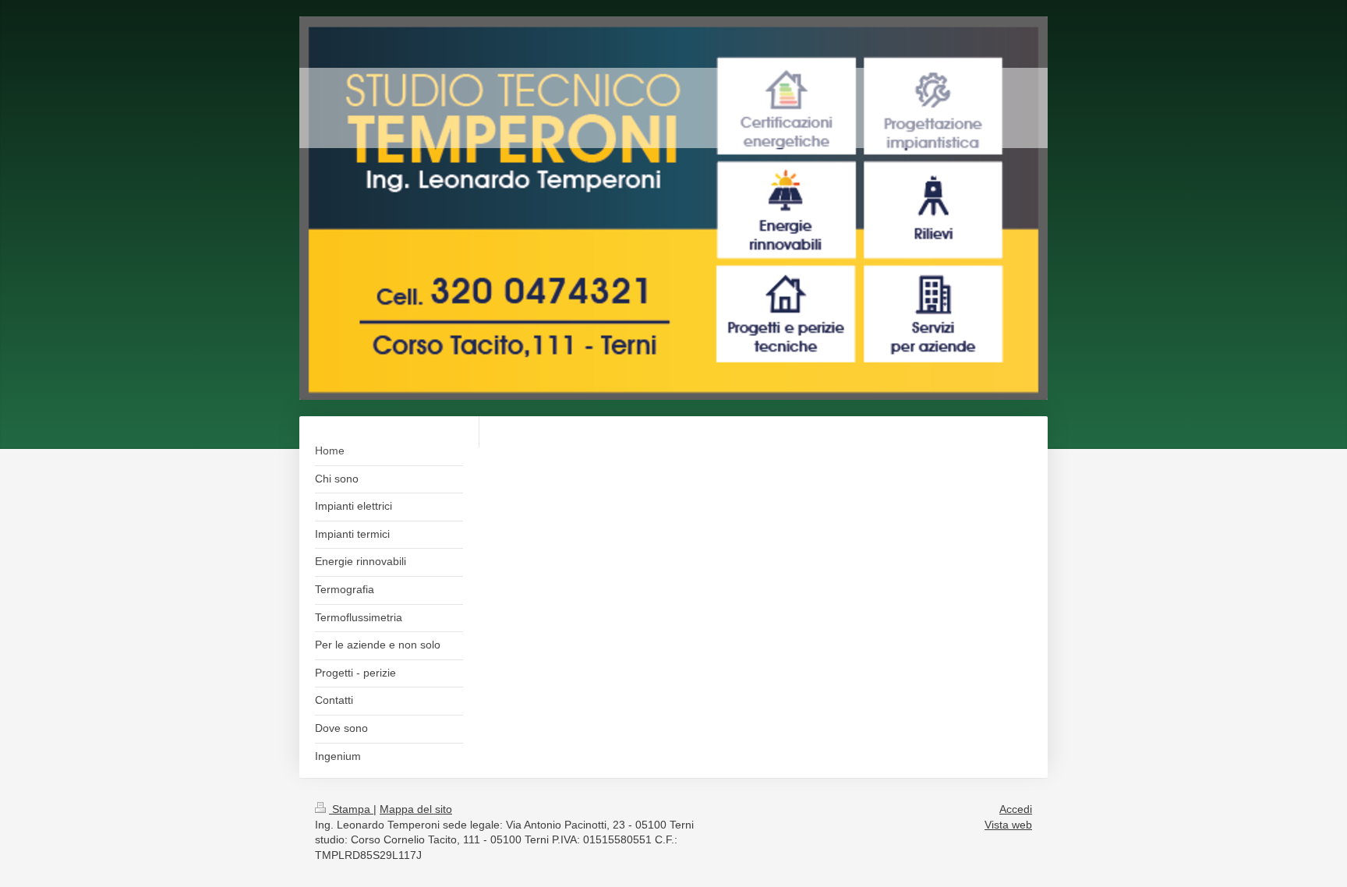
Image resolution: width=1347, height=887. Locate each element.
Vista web (1008, 824)
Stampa (351, 809)
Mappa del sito (416, 809)
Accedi (1015, 809)
